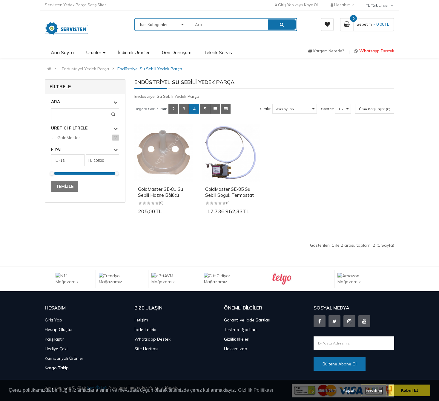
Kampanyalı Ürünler (64, 358)
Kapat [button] (348, 390)
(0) (161, 202)
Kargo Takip (57, 367)
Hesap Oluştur (59, 329)
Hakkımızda (235, 348)
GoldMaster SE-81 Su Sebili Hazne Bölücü (160, 192)
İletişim (141, 320)
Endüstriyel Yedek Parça (85, 69)
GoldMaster (68, 137)
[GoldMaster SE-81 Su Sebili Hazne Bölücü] (163, 153)
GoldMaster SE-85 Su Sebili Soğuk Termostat (229, 192)
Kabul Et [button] (409, 390)
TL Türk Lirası (378, 5)
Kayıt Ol (311, 4)
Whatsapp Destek (376, 51)
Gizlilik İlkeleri (236, 339)
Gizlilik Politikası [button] (255, 390)
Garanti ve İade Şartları (247, 320)
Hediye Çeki (56, 348)
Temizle (64, 186)
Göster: (327, 108)
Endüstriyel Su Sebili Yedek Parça (149, 69)
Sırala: (265, 108)
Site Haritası (146, 348)
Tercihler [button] (374, 390)
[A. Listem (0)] (327, 24)
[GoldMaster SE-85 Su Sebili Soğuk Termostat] (231, 153)
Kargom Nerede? (328, 50)
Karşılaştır (54, 339)
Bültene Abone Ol (340, 364)
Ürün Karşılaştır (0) (374, 109)
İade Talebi (145, 329)
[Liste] (215, 109)
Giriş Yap (286, 4)
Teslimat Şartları (240, 329)
